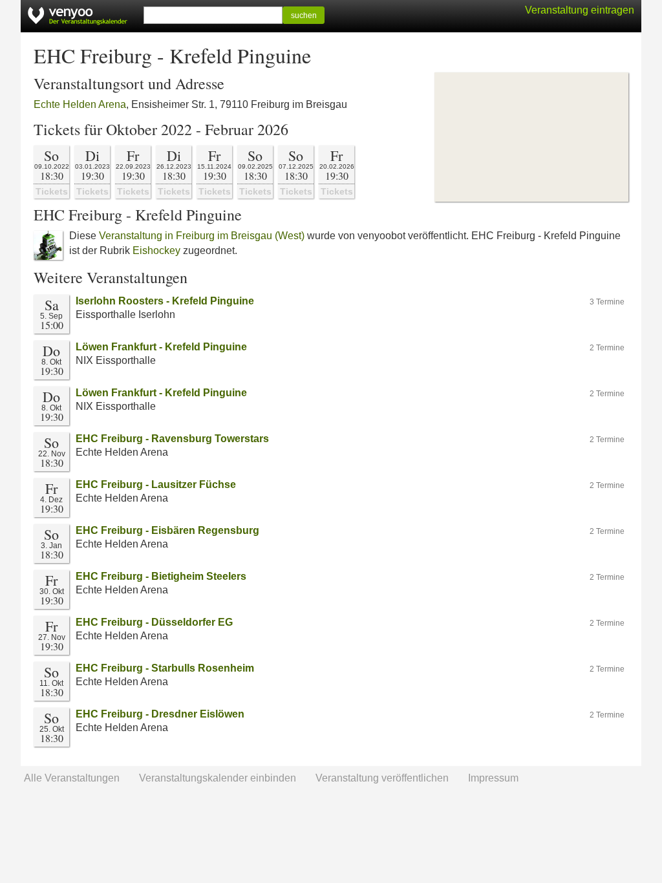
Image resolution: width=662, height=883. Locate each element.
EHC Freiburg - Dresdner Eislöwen (160, 713)
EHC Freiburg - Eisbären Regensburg (167, 530)
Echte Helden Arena (80, 104)
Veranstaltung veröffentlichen (382, 777)
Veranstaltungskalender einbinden (217, 777)
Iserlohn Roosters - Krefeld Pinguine (165, 300)
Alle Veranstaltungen (72, 777)
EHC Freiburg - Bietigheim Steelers (161, 576)
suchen (304, 15)
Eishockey (156, 250)
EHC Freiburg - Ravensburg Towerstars (172, 438)
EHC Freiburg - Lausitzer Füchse (156, 484)
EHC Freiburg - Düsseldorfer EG (154, 622)
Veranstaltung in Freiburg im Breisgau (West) (201, 235)
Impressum (493, 777)
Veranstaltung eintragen (579, 10)
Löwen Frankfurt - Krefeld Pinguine (161, 346)
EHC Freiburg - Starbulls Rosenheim (165, 668)
